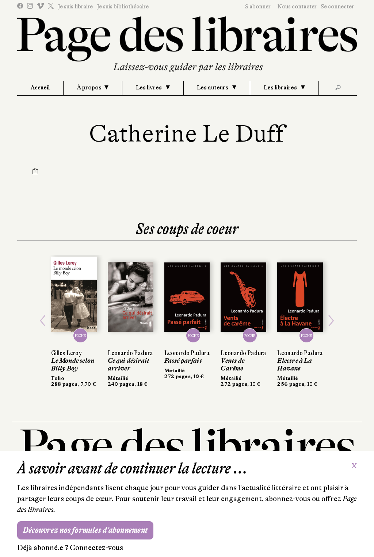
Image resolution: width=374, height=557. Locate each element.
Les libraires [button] (281, 87)
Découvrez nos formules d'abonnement (85, 530)
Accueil (40, 87)
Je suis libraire (75, 6)
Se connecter (337, 6)
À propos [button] (89, 87)
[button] (42, 321)
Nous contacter (297, 6)
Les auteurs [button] (213, 87)
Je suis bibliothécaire (123, 6)
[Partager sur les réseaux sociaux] (35, 171)
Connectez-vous (96, 547)
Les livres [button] (149, 87)
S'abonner (258, 6)
